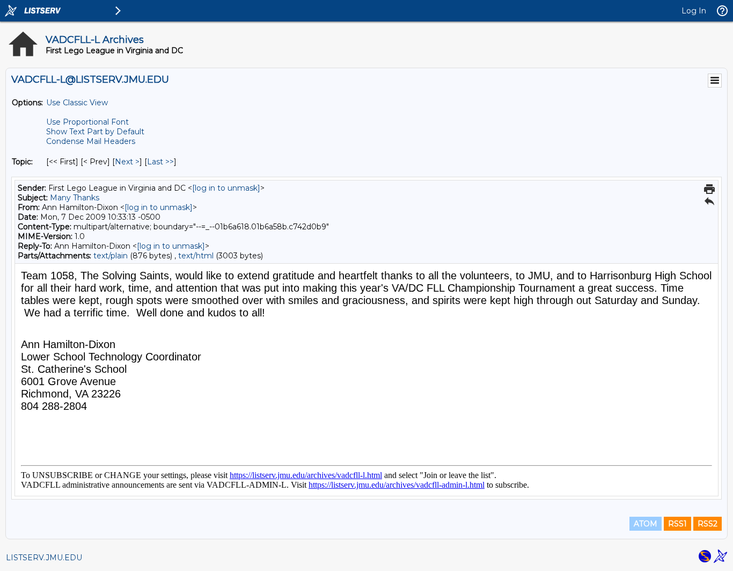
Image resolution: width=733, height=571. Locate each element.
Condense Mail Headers (90, 141)
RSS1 (677, 524)
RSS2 (707, 524)
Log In (693, 11)
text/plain (110, 256)
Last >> (160, 162)
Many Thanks (74, 198)
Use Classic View (77, 102)
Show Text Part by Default (95, 131)
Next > (127, 162)
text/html (196, 256)
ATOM (645, 524)
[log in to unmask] (226, 188)
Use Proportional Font (87, 122)
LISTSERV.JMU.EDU (44, 557)
